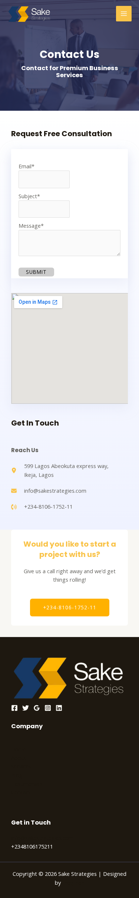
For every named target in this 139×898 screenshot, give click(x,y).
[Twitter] (25, 708)
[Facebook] (14, 708)
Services (21, 766)
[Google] (36, 708)
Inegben (73, 882)
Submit (36, 271)
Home (18, 749)
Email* (26, 166)
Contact (21, 792)
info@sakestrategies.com (42, 838)
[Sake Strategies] (29, 14)
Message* (31, 225)
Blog (17, 775)
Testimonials (27, 783)
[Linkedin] (59, 708)
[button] (69, 607)
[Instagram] (47, 708)
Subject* (29, 196)
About (18, 757)
